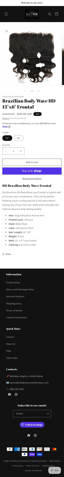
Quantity (6, 145)
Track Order (12, 358)
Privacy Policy (13, 282)
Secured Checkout (15, 296)
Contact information (33, 470)
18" (18, 138)
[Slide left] (25, 91)
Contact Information (16, 317)
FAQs (8, 350)
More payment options (32, 178)
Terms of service (32, 466)
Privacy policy (17, 466)
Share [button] (8, 254)
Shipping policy (14, 303)
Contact (10, 337)
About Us (11, 343)
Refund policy (54, 461)
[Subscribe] (47, 413)
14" (7, 138)
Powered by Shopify (39, 461)
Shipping (5, 118)
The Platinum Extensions (20, 461)
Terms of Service (14, 310)
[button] (6, 14)
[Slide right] (38, 91)
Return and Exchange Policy (20, 289)
